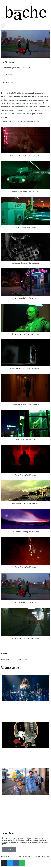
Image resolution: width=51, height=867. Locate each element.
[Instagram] (4, 863)
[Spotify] (22, 863)
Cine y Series (10, 62)
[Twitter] (10, 863)
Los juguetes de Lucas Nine (16, 750)
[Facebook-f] (16, 863)
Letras (9, 767)
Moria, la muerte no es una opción (19, 703)
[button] (3, 26)
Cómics (9, 721)
